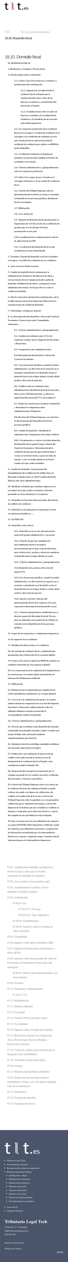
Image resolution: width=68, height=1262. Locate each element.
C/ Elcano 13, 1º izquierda (16, 1227)
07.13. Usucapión (16, 1012)
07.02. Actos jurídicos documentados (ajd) (28, 881)
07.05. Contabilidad (17, 936)
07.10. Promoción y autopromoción (25, 988)
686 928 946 (10, 1234)
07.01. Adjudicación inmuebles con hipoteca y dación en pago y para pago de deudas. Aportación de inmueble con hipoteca (30, 871)
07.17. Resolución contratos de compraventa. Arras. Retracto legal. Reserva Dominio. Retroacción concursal (29, 1039)
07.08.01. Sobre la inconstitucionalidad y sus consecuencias (35, 975)
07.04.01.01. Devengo (29, 909)
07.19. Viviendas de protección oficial (26, 1059)
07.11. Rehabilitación (18, 1000)
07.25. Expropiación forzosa (21, 1103)
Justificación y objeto (18, 1175)
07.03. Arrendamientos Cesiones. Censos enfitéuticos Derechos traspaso (27, 889)
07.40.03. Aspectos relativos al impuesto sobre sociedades (33, 928)
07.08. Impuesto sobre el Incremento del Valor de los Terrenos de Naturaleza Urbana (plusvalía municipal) (31, 962)
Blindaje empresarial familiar (19, 1171)
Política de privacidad (14, 1242)
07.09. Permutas (15, 982)
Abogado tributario (15, 1210)
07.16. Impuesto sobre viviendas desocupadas (30, 1029)
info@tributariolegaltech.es (16, 1230)
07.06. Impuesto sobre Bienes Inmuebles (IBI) (30, 942)
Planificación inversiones (19, 1179)
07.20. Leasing (14, 1065)
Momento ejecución (17, 1186)
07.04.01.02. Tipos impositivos (33, 915)
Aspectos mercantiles (18, 1190)
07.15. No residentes (17, 1023)
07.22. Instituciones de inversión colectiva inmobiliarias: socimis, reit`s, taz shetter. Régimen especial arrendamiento (31, 1082)
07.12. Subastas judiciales (20, 1006)
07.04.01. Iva (19, 903)
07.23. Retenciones (16, 1091)
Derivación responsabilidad (20, 1197)
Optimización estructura (19, 1182)
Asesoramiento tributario (17, 1164)
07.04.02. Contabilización (26, 920)
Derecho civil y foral (17, 1193)
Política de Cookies (13, 1248)
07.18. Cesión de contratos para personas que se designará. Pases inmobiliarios (31, 1052)
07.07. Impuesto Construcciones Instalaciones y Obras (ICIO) (31, 950)
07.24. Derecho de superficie (21, 1097)
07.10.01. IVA (20, 994)
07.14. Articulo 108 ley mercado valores (27, 1017)
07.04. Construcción (17, 897)
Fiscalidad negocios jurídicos (21, 1201)
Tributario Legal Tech (16, 1160)
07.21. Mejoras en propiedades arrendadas (28, 1071)
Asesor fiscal (12, 1207)
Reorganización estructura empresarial (23, 1168)
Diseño (60, 1252)
